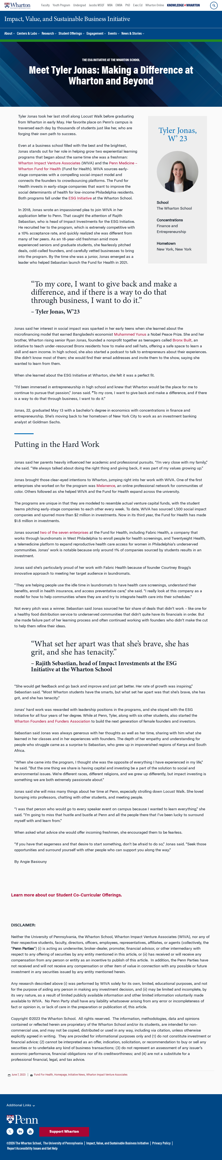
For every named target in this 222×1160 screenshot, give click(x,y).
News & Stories (131, 34)
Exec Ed (137, 5)
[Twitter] (10, 1132)
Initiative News (76, 1075)
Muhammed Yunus (130, 335)
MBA (110, 5)
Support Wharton (64, 1132)
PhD (127, 5)
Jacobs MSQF (96, 5)
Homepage (60, 1075)
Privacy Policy (161, 1143)
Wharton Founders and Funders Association (52, 722)
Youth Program (61, 5)
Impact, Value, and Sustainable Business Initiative (117, 1143)
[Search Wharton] (214, 5)
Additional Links (19, 1105)
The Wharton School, (28, 1143)
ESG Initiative (80, 199)
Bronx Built (182, 341)
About (8, 34)
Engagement (95, 34)
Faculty (45, 5)
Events (112, 34)
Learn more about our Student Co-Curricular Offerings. (66, 895)
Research (48, 34)
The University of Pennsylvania (63, 1143)
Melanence (105, 486)
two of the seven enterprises (64, 533)
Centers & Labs (27, 34)
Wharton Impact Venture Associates (49, 163)
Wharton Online (154, 5)
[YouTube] (30, 1132)
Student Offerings (70, 34)
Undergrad (79, 5)
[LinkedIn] (20, 1132)
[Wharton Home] (17, 5)
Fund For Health (43, 1075)
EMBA (119, 5)
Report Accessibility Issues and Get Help (32, 1148)
